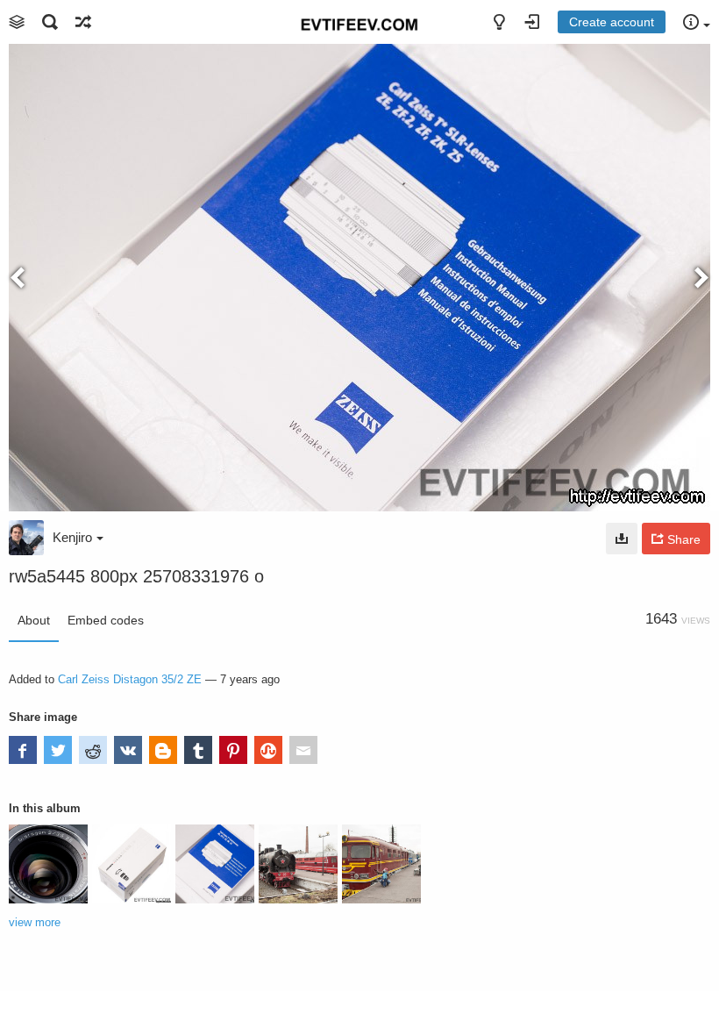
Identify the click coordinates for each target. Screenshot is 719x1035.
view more (35, 922)
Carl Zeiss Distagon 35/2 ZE (130, 679)
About (34, 620)
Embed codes (106, 620)
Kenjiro (72, 537)
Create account (611, 22)
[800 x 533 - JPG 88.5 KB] (621, 538)
